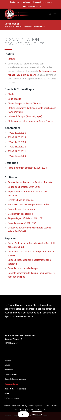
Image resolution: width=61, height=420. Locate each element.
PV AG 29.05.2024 (17, 137)
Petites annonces (12, 398)
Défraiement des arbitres (20, 213)
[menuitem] (20, 2)
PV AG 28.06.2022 (17, 146)
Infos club (9, 370)
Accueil (8, 361)
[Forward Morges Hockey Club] (25, 14)
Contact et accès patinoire (15, 379)
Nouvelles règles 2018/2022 (22, 223)
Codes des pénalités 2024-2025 (24, 187)
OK (23, 414)
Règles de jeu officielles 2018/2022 (26, 218)
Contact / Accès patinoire (20, 2)
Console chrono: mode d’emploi (23, 268)
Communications (11, 374)
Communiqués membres (42, 2)
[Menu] (54, 14)
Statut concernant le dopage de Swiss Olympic (31, 121)
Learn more (37, 414)
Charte (11, 94)
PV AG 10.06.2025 (17, 132)
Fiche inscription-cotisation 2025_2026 (27, 167)
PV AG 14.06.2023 (17, 142)
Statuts (11, 59)
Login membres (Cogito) (31, 6)
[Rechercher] (48, 14)
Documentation (12, 23)
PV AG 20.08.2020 (17, 156)
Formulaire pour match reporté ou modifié (28, 204)
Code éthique (14, 99)
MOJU (7, 365)
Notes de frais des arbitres (21, 209)
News (7, 393)
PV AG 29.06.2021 (17, 151)
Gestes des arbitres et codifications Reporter (30, 182)
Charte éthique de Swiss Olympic (24, 103)
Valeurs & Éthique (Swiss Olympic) (25, 116)
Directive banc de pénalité (21, 200)
